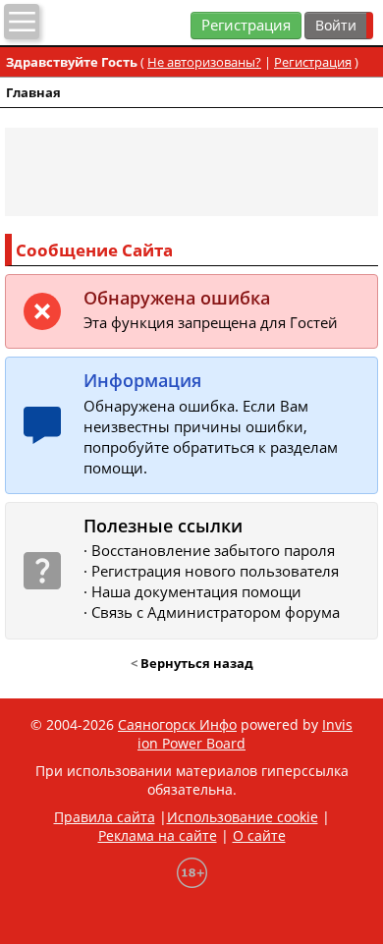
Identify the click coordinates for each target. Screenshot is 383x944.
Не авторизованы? (204, 62)
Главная (33, 92)
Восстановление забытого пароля (213, 550)
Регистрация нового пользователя (215, 571)
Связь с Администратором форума (215, 612)
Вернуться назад (196, 663)
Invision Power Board (245, 733)
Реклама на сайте (157, 835)
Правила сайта (104, 816)
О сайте (259, 835)
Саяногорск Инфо (177, 724)
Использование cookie (242, 816)
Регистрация (246, 25)
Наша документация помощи (196, 592)
